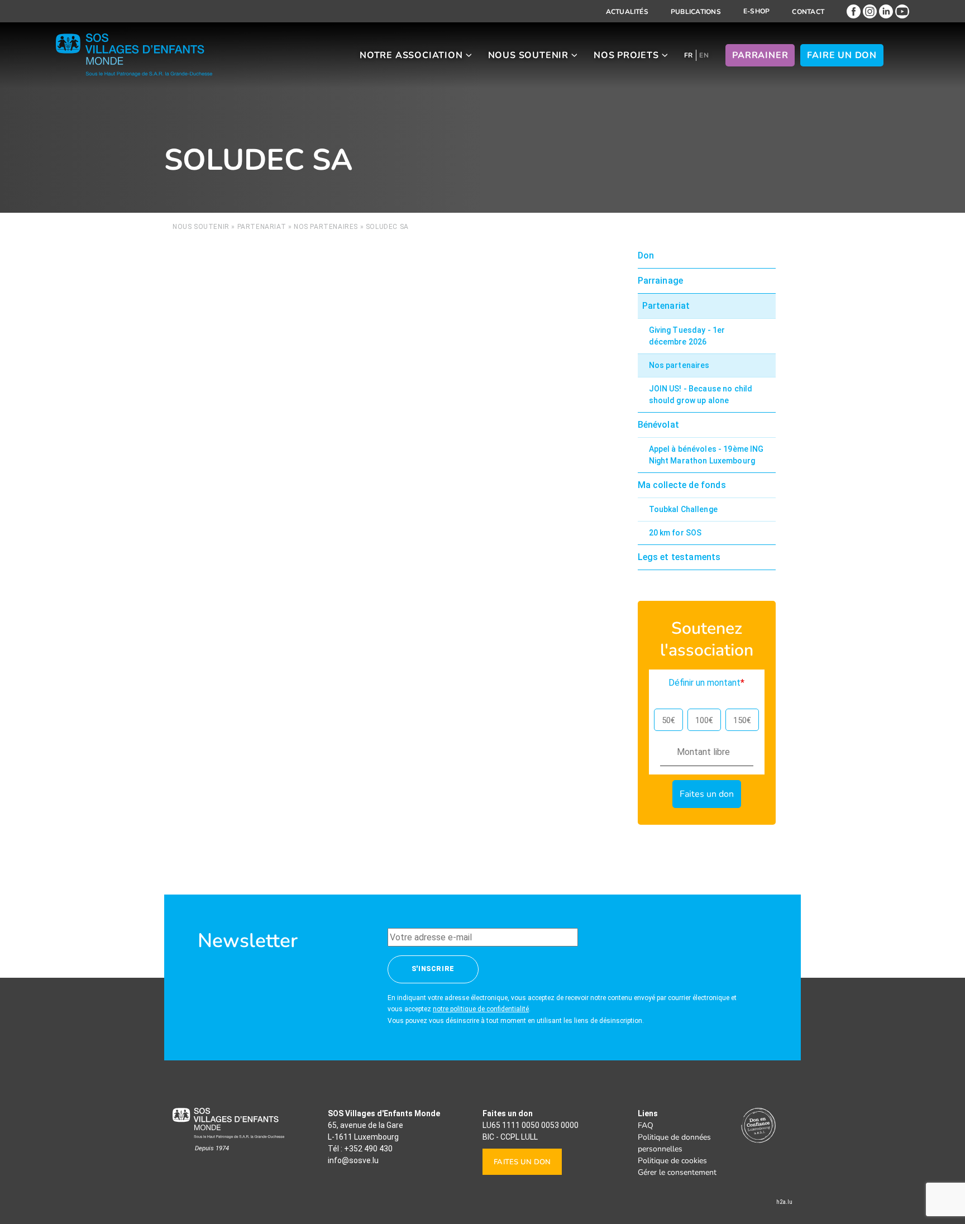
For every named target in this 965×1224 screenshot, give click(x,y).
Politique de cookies (672, 1160)
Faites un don (522, 1162)
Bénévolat (658, 424)
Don (646, 255)
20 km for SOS (675, 532)
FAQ (645, 1125)
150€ (742, 720)
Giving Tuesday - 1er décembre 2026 (687, 336)
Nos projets (626, 55)
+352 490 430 (368, 1148)
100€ (704, 720)
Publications (696, 11)
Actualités (627, 11)
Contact (808, 11)
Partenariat (261, 227)
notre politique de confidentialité (481, 1009)
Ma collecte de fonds (682, 485)
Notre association (411, 55)
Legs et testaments (679, 557)
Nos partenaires (326, 227)
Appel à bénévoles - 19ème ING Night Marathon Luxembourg (706, 454)
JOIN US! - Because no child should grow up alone (701, 394)
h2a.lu (784, 1202)
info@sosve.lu (353, 1160)
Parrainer (760, 55)
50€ (668, 720)
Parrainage (661, 280)
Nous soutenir (528, 55)
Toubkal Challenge (683, 509)
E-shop (756, 11)
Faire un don (842, 55)
